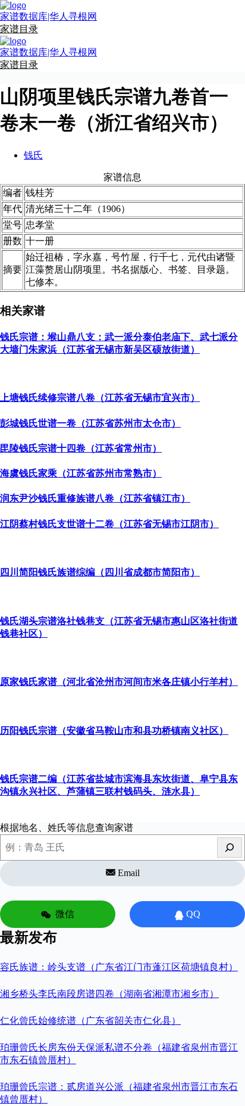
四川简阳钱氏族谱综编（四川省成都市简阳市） (100, 572)
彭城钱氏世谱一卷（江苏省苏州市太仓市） (90, 423)
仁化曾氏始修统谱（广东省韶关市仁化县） (90, 1020)
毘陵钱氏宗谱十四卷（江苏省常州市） (81, 448)
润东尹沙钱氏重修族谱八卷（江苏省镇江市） (95, 498)
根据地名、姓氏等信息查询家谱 (66, 828)
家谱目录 (19, 29)
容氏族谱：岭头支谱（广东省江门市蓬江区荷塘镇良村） (119, 967)
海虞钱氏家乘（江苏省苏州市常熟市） (81, 473)
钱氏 (33, 155)
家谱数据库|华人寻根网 (48, 16)
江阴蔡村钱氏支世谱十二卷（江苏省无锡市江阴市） (109, 524)
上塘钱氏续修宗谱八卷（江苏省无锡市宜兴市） (100, 397)
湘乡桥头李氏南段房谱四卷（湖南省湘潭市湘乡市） (109, 994)
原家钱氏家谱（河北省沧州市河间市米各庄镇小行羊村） (119, 682)
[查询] (229, 847)
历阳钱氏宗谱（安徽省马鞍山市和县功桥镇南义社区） (114, 730)
